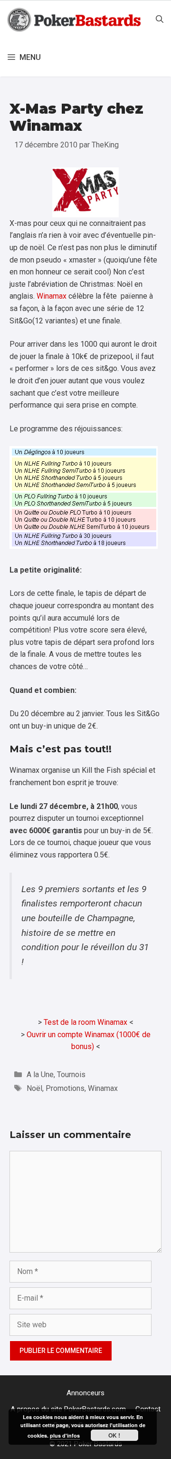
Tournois (71, 1074)
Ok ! (114, 1435)
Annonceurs (85, 1393)
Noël (34, 1088)
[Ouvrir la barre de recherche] (159, 19)
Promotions (65, 1088)
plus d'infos (65, 1435)
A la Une (40, 1074)
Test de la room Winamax (85, 1022)
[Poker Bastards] (75, 19)
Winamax (51, 296)
